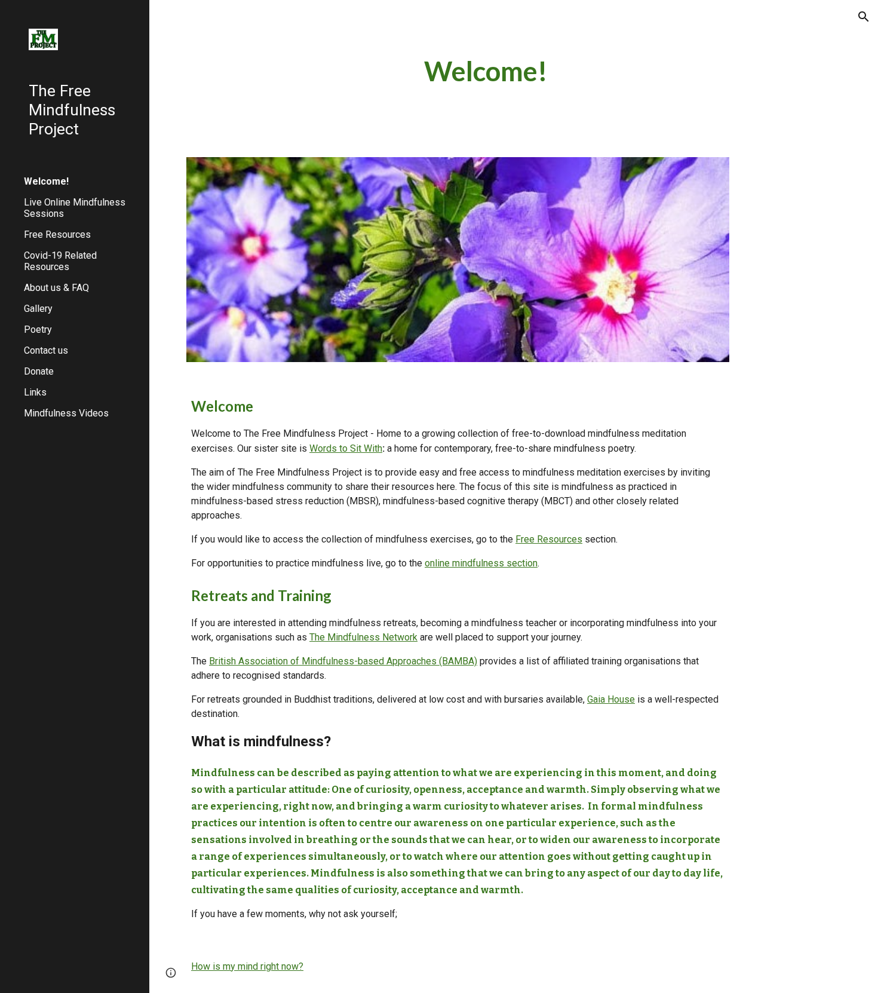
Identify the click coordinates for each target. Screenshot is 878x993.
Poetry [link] (38, 329)
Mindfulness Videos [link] (66, 413)
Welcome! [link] (46, 181)
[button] (863, 16)
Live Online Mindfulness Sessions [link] (74, 208)
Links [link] (35, 392)
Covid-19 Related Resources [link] (60, 261)
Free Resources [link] (57, 234)
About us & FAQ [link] (56, 287)
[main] (485, 71)
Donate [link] (39, 371)
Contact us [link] (46, 350)
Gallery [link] (38, 308)
